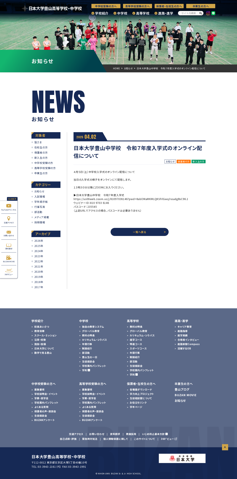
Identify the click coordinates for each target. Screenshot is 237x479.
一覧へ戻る (139, 232)
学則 (84, 370)
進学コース (136, 339)
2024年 (38, 251)
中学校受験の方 (43, 163)
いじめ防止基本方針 (153, 434)
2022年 (38, 261)
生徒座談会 (88, 361)
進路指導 (183, 331)
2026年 (38, 241)
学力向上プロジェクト (142, 394)
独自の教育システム (93, 326)
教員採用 (131, 434)
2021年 (38, 266)
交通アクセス (9, 222)
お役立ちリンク (138, 402)
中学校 (122, 13)
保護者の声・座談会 (45, 411)
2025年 (38, 246)
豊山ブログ (182, 389)
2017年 (38, 287)
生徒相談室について (141, 398)
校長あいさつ (41, 326)
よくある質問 (41, 407)
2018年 (38, 282)
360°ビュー (9, 274)
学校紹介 (102, 13)
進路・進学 (165, 13)
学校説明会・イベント (46, 394)
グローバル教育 (91, 331)
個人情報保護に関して (115, 438)
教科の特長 (88, 335)
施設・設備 (40, 344)
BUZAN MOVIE (9, 261)
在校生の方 (41, 147)
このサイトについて (144, 438)
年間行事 (87, 344)
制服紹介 (87, 348)
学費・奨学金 (41, 398)
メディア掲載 (41, 217)
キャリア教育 (185, 326)
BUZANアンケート (44, 420)
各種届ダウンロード (141, 389)
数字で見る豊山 (43, 352)
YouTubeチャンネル (8, 209)
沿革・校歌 (40, 339)
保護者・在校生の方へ (169, 6)
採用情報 (39, 222)
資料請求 (8, 248)
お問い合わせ (9, 235)
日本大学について (44, 348)
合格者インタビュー (188, 339)
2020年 (38, 272)
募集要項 (39, 389)
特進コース (136, 344)
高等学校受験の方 (45, 168)
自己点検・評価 (68, 438)
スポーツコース (138, 348)
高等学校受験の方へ (137, 6)
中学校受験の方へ (106, 6)
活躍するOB (184, 348)
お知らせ (39, 191)
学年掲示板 (41, 202)
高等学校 (142, 13)
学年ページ (136, 407)
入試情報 (39, 196)
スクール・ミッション (45, 335)
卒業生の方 (41, 173)
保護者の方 (41, 152)
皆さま (38, 142)
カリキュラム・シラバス (94, 339)
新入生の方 (41, 158)
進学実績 (183, 335)
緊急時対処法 (90, 438)
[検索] (200, 13)
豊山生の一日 (89, 357)
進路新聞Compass (189, 344)
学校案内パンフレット (94, 365)
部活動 (38, 212)
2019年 (38, 277)
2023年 (38, 256)
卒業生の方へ (201, 6)
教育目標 (39, 331)
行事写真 (39, 207)
